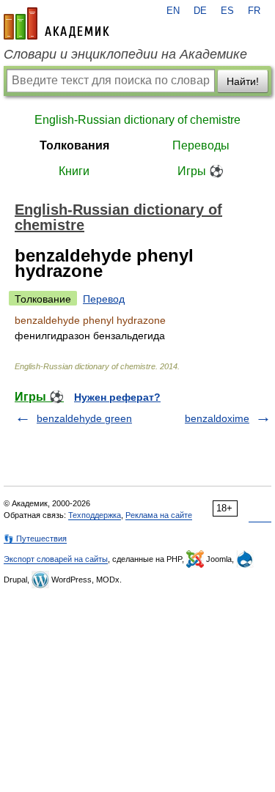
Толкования (74, 145)
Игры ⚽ (200, 171)
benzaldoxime (217, 418)
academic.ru (56, 23)
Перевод (104, 299)
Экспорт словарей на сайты (56, 559)
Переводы (201, 145)
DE (200, 11)
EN (173, 11)
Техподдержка (94, 515)
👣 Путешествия (35, 538)
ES (227, 11)
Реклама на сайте (158, 515)
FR (254, 11)
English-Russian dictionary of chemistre (137, 120)
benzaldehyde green (84, 418)
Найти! (243, 81)
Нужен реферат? (117, 397)
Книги (74, 171)
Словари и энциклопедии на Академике (125, 54)
